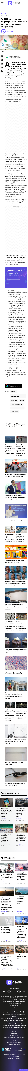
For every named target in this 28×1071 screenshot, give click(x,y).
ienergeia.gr (4, 911)
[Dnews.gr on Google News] (17, 991)
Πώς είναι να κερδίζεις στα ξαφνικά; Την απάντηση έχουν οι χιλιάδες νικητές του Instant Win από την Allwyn (15, 583)
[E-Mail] (1, 67)
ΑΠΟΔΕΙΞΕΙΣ (14, 411)
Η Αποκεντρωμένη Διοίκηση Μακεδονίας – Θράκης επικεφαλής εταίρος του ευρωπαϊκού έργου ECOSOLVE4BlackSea (7, 960)
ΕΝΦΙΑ (22, 400)
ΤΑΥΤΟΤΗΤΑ (14, 1031)
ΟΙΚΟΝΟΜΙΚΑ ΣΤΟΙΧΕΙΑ (14, 1044)
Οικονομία (3, 13)
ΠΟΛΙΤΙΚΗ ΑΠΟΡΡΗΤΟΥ (14, 1039)
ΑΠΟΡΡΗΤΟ (24, 1069)
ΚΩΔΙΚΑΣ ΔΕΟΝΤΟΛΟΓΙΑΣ (14, 1042)
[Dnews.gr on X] (7, 991)
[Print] (1, 71)
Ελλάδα (3, 844)
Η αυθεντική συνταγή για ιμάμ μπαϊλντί (21, 956)
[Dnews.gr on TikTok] (14, 991)
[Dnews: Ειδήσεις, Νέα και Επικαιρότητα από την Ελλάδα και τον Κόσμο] (14, 3)
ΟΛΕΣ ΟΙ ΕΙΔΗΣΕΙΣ (14, 988)
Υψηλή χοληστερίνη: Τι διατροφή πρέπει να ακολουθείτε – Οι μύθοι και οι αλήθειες (16, 651)
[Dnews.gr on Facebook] (4, 991)
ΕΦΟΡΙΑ (13, 391)
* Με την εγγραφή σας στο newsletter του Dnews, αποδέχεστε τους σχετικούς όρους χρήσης (15, 283)
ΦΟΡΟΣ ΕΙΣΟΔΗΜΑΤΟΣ (17, 408)
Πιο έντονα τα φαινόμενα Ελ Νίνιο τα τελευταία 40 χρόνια (20, 900)
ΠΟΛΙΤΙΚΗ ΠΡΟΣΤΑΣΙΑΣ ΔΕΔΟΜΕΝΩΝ (14, 1037)
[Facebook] (1, 56)
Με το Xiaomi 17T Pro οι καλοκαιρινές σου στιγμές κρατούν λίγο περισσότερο (9, 538)
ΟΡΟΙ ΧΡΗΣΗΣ (14, 1035)
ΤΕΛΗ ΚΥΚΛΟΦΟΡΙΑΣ (16, 404)
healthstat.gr (4, 881)
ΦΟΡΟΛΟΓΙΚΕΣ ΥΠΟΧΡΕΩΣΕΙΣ (15, 395)
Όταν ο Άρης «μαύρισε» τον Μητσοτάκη (15, 520)
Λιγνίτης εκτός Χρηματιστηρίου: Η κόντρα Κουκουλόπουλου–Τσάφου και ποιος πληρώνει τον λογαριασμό (10, 715)
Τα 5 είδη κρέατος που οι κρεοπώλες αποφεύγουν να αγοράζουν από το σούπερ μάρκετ (22, 876)
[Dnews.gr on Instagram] (10, 991)
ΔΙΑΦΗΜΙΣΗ (14, 1033)
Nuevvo (17, 1058)
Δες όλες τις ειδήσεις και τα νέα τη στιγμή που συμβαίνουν (15, 425)
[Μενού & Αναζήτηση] (2, 3)
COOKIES (14, 1040)
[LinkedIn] (1, 63)
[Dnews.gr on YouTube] (20, 991)
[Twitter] (1, 59)
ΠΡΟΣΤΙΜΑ (14, 400)
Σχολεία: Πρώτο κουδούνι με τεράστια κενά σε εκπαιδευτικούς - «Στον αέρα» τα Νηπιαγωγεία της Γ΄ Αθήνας (21, 450)
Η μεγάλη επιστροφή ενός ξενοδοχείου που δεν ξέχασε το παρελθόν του (21, 538)
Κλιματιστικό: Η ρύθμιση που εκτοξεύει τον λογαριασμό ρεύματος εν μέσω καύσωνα (15, 741)
